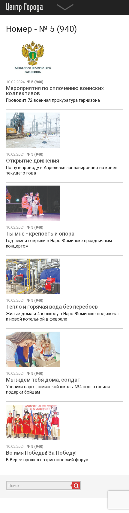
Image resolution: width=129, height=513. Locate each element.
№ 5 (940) (35, 82)
